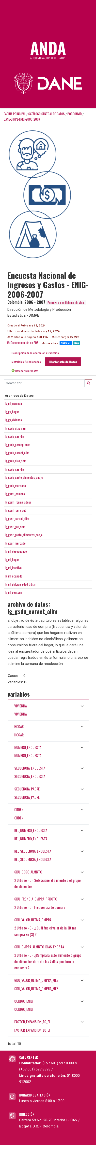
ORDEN (18, 809)
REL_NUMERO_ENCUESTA (30, 830)
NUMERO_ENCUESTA (27, 747)
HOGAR (19, 726)
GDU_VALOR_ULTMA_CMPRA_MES (36, 980)
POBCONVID (74, 114)
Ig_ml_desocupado (16, 551)
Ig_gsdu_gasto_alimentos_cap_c (24, 477)
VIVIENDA (20, 705)
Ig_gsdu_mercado (15, 485)
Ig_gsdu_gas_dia (14, 469)
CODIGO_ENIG (23, 1001)
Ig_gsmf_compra (15, 493)
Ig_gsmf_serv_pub (15, 510)
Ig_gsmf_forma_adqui (18, 502)
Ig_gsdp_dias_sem (15, 428)
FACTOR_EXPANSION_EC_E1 (32, 1021)
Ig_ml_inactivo (13, 567)
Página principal (15, 114)
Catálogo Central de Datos (46, 114)
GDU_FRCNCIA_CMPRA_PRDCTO (35, 898)
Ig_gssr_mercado (15, 543)
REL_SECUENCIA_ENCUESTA (32, 851)
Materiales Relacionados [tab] (26, 362)
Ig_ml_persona (13, 592)
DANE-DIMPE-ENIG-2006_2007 (22, 119)
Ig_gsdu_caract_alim (17, 452)
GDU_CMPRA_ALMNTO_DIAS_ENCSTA (39, 946)
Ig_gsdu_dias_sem (15, 460)
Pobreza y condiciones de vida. (66, 302)
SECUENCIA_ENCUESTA (29, 768)
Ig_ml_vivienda (13, 403)
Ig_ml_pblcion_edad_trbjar (20, 584)
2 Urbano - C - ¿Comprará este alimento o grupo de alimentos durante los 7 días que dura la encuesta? (47, 961)
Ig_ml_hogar (12, 559)
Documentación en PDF (24, 342)
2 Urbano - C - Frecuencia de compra (39, 907)
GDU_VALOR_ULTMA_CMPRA (32, 919)
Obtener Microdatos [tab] (26, 371)
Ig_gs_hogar (12, 411)
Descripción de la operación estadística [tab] (35, 353)
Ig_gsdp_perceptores (17, 444)
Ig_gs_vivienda (13, 419)
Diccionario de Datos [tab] (63, 362)
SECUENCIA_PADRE (27, 788)
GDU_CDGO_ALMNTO (28, 871)
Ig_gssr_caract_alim (17, 518)
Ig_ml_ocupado (13, 576)
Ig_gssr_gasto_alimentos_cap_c (24, 534)
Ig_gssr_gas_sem (15, 526)
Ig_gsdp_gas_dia (14, 436)
